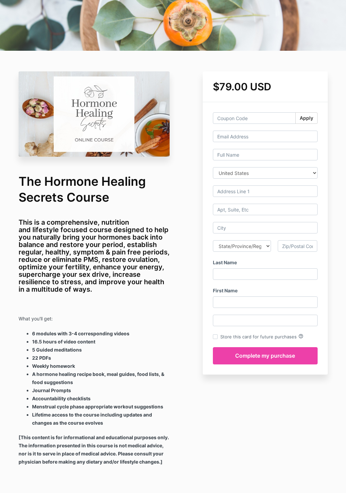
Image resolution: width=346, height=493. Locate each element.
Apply (306, 118)
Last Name (225, 262)
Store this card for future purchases (261, 336)
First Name (225, 290)
